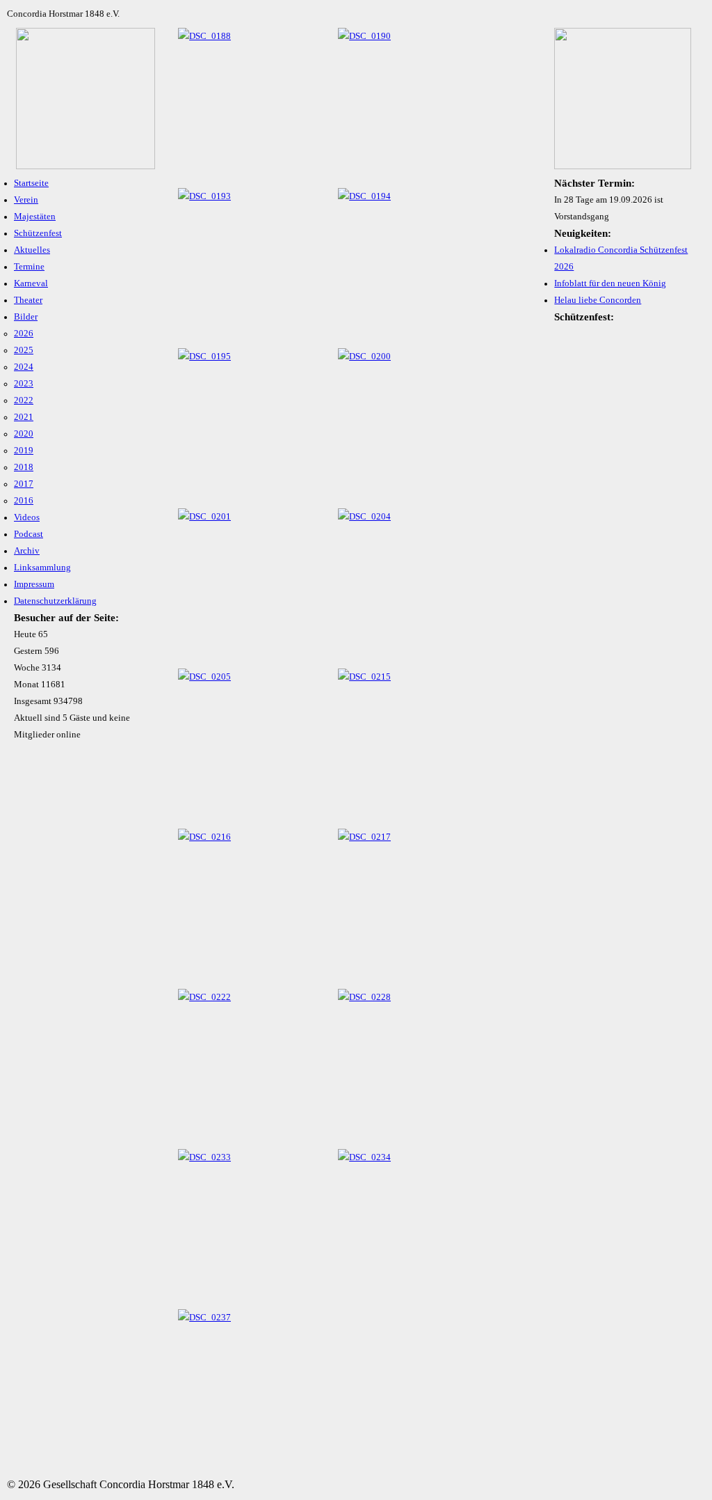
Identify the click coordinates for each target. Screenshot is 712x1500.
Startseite (31, 183)
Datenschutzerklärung (55, 601)
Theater (28, 300)
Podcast (28, 534)
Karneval (31, 283)
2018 (23, 467)
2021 (23, 417)
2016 (23, 501)
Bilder (26, 317)
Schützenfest (38, 233)
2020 (23, 434)
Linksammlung (42, 567)
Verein (26, 200)
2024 (23, 367)
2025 (23, 350)
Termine (29, 267)
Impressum (34, 584)
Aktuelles (32, 250)
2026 (23, 333)
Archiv (27, 551)
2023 (23, 384)
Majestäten (35, 216)
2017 (23, 484)
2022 (23, 400)
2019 (23, 450)
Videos (27, 517)
